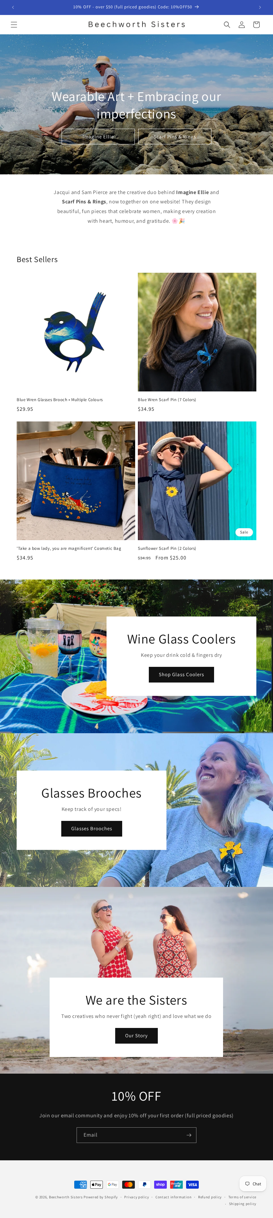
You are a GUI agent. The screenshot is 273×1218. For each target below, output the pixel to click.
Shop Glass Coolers (181, 675)
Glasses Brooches (91, 828)
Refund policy (210, 1197)
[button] (14, 24)
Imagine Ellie (98, 136)
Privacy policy (136, 1197)
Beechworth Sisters (66, 1197)
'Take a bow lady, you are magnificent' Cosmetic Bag (69, 548)
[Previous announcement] (13, 7)
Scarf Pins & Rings (174, 136)
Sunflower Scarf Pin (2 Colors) (167, 548)
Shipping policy (243, 1203)
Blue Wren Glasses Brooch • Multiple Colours (60, 399)
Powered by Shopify (101, 1197)
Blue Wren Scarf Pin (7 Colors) (167, 399)
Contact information (173, 1197)
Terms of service (242, 1197)
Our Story (136, 1036)
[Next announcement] (260, 7)
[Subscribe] (188, 1135)
